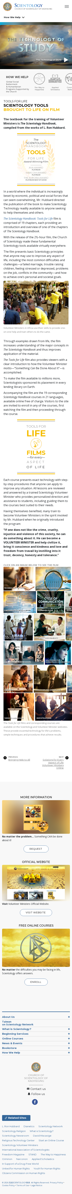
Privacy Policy (56, 1182)
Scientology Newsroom (15, 1135)
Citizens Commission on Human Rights (23, 1173)
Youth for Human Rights (47, 1168)
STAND (32, 1154)
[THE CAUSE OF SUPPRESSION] (23, 653)
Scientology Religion (14, 1131)
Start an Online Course (51, 1140)
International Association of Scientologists (25, 1149)
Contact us (38, 1089)
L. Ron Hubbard (11, 1126)
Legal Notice (36, 1185)
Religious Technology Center (18, 1140)
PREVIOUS (13, 757)
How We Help (12, 17)
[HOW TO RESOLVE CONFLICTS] (18, 627)
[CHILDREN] (18, 679)
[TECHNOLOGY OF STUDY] (19, 579)
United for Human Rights (16, 1168)
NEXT (61, 757)
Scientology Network (50, 1126)
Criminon (7, 1159)
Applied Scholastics (43, 1159)
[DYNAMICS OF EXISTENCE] (53, 579)
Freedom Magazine (13, 1154)
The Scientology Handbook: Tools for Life (28, 218)
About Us (8, 1017)
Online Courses (12, 1038)
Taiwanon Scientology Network (17, 1023)
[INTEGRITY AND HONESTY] (49, 627)
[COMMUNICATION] (51, 602)
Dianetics (29, 1126)
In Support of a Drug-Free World (20, 1164)
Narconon (22, 1159)
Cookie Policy (8, 1185)
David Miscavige (42, 1135)
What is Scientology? (16, 1029)
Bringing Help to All (19, 759)
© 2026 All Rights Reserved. (26, 1182)
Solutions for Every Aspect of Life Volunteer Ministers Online (53, 763)
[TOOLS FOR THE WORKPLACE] (50, 679)
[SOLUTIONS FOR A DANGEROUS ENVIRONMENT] (58, 653)
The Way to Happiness (53, 1154)
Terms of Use (22, 1185)
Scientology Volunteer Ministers (20, 1145)
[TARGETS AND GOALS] (19, 707)
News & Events (12, 1043)
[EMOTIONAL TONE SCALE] (20, 602)
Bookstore (9, 1048)
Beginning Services (15, 1033)
